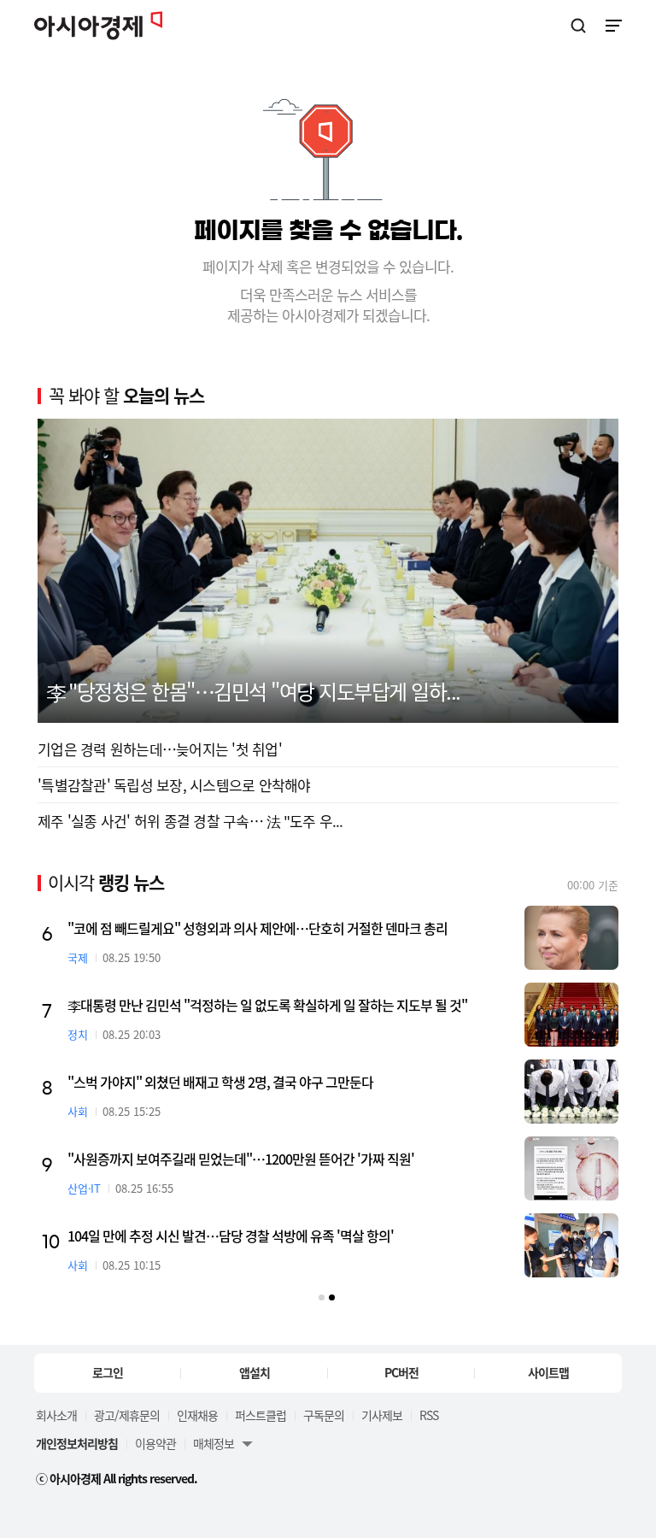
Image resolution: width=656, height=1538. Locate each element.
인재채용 (197, 1415)
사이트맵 (548, 1372)
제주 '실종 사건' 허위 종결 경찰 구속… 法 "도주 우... (190, 820)
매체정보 (213, 1443)
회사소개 (56, 1415)
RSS (428, 1415)
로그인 (107, 1372)
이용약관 (155, 1443)
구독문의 (323, 1415)
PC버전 (401, 1372)
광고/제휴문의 (127, 1415)
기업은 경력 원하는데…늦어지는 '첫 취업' (160, 749)
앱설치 (254, 1372)
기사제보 (381, 1415)
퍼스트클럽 (260, 1415)
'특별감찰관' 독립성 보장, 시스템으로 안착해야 (174, 784)
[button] (322, 1297)
